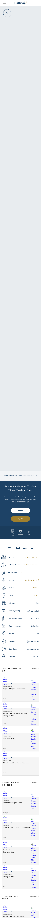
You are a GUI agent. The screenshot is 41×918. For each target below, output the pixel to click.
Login (20, 510)
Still (35, 595)
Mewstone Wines (31, 557)
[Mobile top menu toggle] (4, 3)
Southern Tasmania (30, 565)
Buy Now (12, 534)
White (35, 588)
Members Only (34, 611)
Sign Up (21, 519)
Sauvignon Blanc (31, 580)
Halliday (20, 3)
